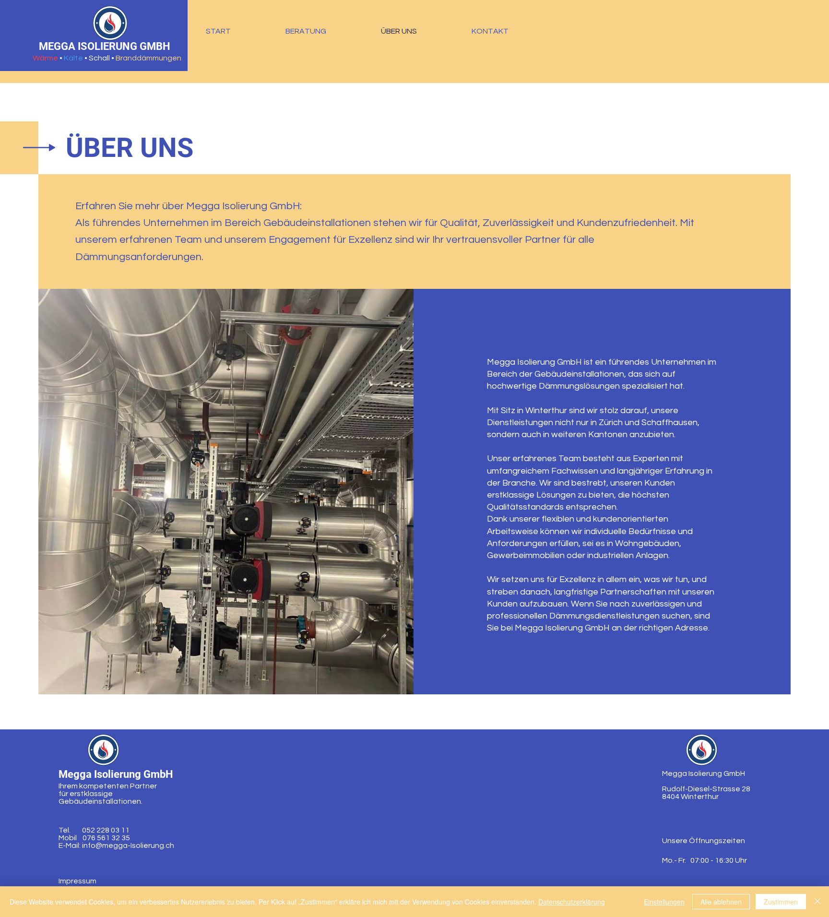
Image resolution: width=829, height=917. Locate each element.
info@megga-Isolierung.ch (128, 845)
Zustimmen (781, 901)
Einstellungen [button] (664, 901)
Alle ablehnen (721, 901)
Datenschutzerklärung (571, 901)
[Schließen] (817, 901)
